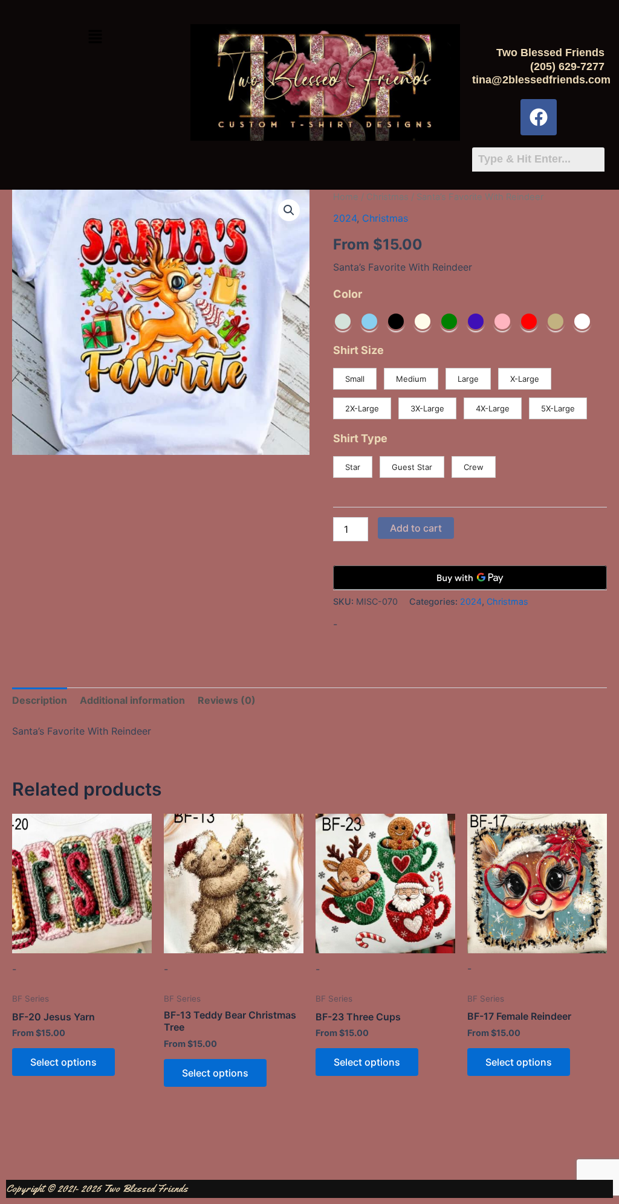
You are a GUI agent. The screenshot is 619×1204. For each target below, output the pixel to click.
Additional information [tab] (132, 700)
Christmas (387, 197)
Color (347, 294)
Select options (63, 1062)
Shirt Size (358, 350)
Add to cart (416, 528)
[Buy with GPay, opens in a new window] (470, 577)
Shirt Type (360, 438)
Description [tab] (39, 700)
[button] (95, 37)
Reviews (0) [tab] (227, 700)
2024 (345, 218)
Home (345, 197)
